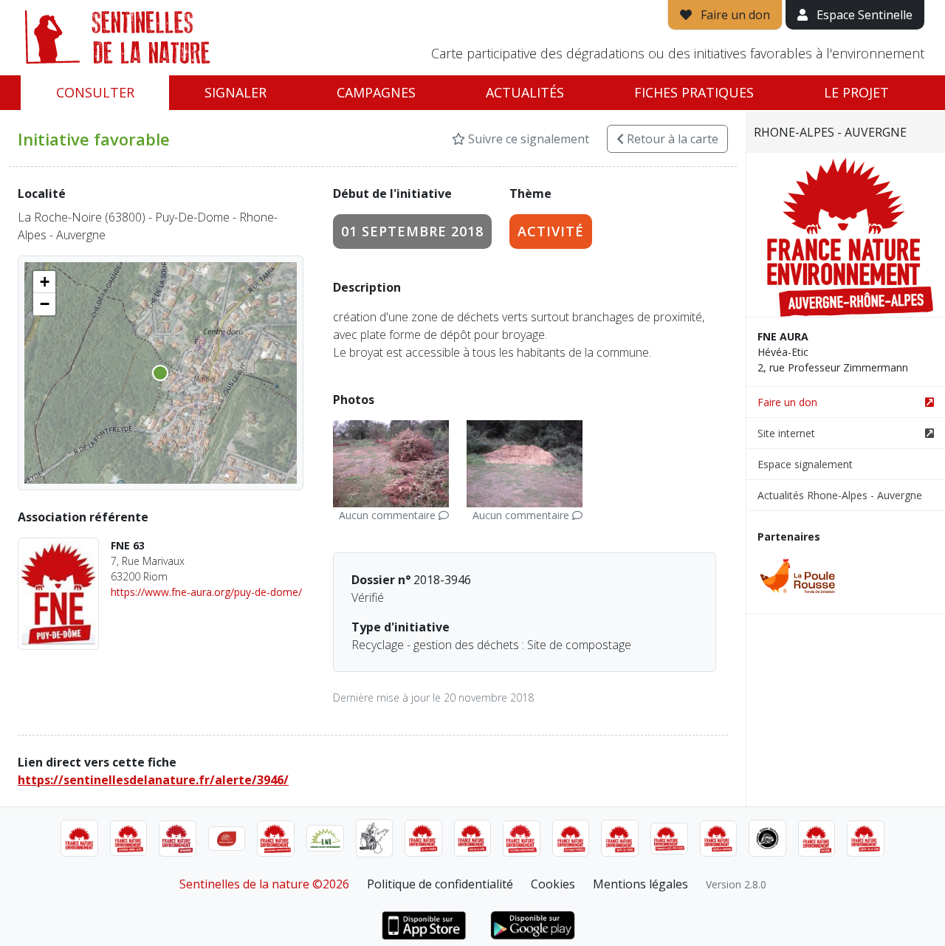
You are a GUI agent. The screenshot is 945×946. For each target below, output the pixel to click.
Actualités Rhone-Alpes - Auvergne (839, 495)
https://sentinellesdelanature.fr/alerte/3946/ (153, 780)
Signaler (236, 92)
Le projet (856, 92)
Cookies (553, 884)
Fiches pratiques (694, 92)
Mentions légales (640, 884)
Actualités (525, 92)
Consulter (95, 92)
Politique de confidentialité (440, 884)
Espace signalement (805, 464)
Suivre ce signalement (527, 139)
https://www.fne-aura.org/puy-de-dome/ (206, 592)
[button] (44, 282)
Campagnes (376, 92)
